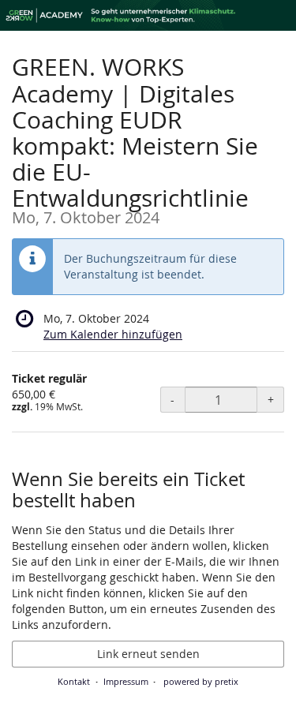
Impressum (125, 681)
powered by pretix (200, 681)
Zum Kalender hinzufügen (112, 334)
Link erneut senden (148, 653)
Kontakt (74, 681)
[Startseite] (148, 15)
